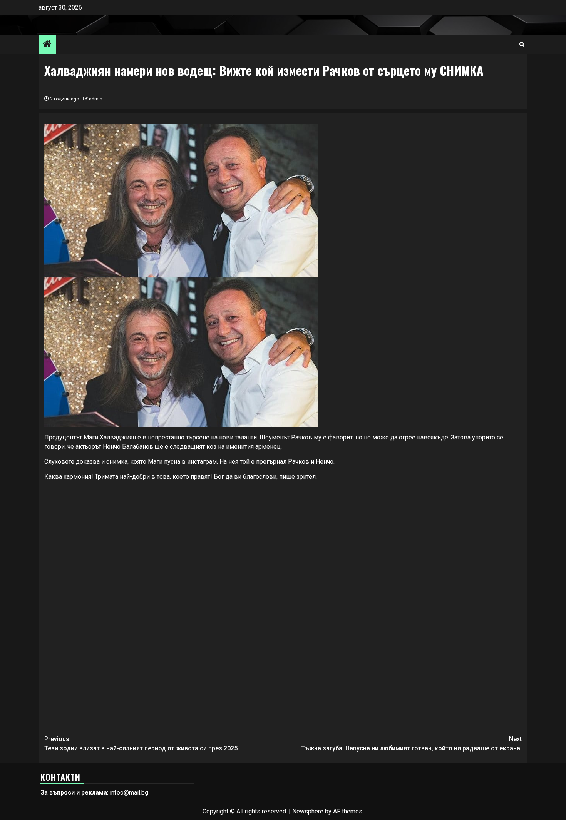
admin (95, 99)
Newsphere (307, 811)
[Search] (522, 44)
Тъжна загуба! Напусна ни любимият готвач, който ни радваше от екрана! (411, 743)
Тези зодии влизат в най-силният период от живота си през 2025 (141, 743)
